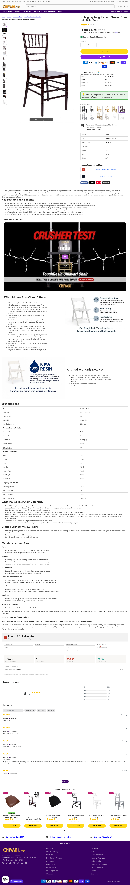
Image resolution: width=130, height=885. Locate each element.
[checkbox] (51, 710)
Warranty (49, 874)
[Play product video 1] (65, 256)
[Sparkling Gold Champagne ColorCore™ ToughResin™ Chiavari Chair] (99, 116)
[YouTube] (46, 1)
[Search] (113, 6)
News (125, 11)
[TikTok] (44, 1)
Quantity (83, 41)
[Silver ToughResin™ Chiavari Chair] (83, 116)
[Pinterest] (38, 1)
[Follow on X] (36, 1)
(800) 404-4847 (110, 1)
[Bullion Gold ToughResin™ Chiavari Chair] (99, 109)
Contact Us (50, 855)
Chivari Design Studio (99, 864)
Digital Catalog (96, 861)
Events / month (102, 644)
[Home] (11, 6)
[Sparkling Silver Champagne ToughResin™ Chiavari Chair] (106, 116)
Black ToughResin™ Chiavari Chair (76, 810)
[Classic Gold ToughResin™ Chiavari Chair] (114, 109)
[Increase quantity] (94, 45)
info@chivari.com (97, 1)
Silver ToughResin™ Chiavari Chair (118, 810)
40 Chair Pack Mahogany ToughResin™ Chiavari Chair (33, 810)
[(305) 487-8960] (122, 2)
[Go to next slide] (127, 811)
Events (93, 871)
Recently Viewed (116, 11)
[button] (97, 687)
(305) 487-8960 (19, 860)
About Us (49, 848)
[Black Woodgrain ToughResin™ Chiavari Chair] (91, 109)
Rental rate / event (72, 644)
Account (119, 6)
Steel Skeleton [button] (18, 335)
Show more (65, 781)
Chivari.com (116, 881)
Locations (94, 848)
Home (3, 17)
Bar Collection (27, 11)
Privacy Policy (51, 864)
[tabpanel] (65, 747)
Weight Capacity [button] (8, 424)
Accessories (51, 11)
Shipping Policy (52, 871)
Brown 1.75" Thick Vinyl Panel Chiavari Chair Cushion (12, 810)
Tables (10, 11)
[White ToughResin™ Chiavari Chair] (114, 116)
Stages (45, 11)
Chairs (4, 11)
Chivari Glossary (52, 851)
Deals (59, 11)
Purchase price (8, 644)
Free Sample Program (54, 858)
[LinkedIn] (49, 1)
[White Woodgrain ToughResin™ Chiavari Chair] (122, 116)
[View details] (14, 850)
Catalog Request (97, 867)
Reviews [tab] (7, 705)
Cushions (17, 11)
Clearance (94, 874)
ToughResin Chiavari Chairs (32, 17)
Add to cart (104, 51)
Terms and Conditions (99, 855)
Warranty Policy (7, 629)
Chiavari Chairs (17, 17)
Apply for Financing (98, 858)
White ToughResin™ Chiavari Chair (97, 810)
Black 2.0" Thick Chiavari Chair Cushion (54, 810)
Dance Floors (38, 11)
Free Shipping (51, 861)
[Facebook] (33, 1)
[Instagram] (41, 1)
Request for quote (104, 57)
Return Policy (51, 867)
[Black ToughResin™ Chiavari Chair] (83, 109)
